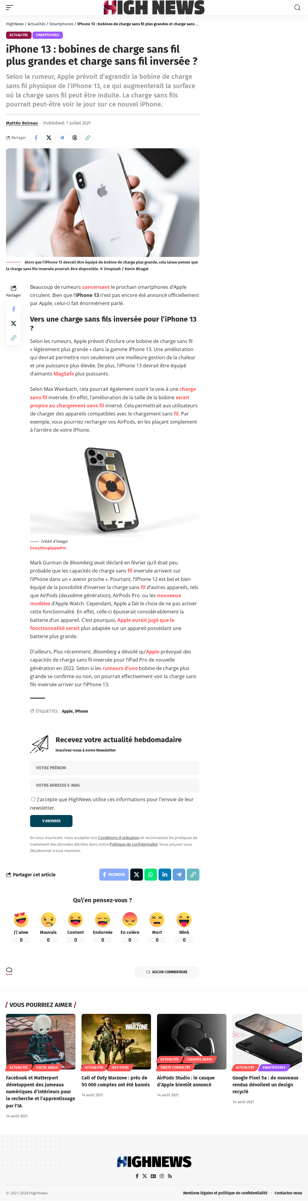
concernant (96, 287)
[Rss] (170, 1176)
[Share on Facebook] (36, 138)
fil (176, 413)
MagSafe (64, 373)
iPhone (81, 711)
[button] (11, 7)
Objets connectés (175, 1068)
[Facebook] (137, 1176)
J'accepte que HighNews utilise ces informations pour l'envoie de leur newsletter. (112, 803)
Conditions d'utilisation (119, 837)
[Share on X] (49, 138)
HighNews (15, 24)
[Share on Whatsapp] (150, 875)
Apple (152, 651)
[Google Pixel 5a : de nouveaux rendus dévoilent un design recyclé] (267, 1042)
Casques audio (199, 1059)
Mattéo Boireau (22, 123)
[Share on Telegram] (62, 138)
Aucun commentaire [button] (169, 972)
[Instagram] (161, 1176)
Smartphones (61, 24)
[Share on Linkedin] (165, 875)
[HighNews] (154, 7)
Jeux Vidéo (120, 1068)
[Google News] (153, 1176)
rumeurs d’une (120, 668)
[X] (145, 1176)
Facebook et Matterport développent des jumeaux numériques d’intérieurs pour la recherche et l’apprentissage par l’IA (40, 1092)
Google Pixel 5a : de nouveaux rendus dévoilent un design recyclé (265, 1084)
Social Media (47, 1068)
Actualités (36, 24)
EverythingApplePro (48, 548)
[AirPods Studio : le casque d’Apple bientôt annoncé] (191, 1042)
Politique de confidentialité (133, 844)
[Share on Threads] (75, 138)
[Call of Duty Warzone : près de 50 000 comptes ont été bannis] (116, 1042)
